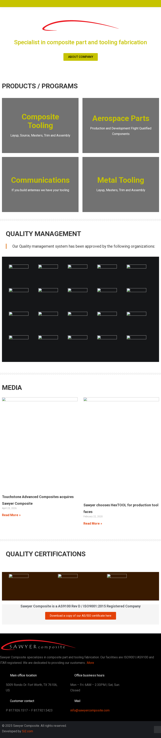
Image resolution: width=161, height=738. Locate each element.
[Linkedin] (157, 729)
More (90, 663)
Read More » (11, 515)
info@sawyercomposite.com (90, 710)
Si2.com (27, 731)
